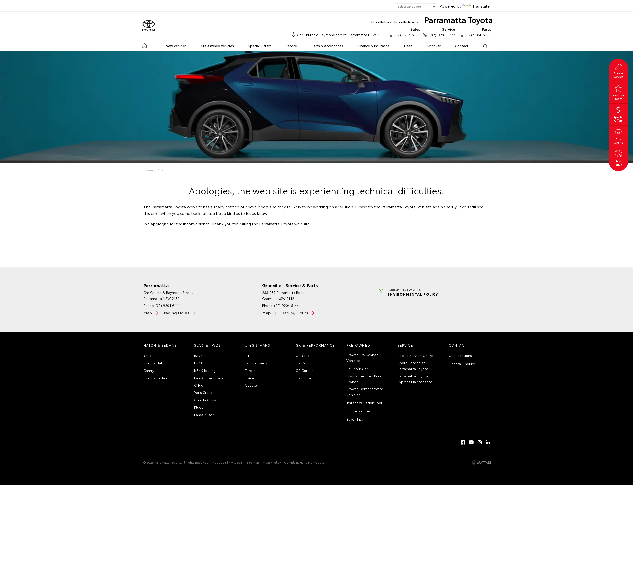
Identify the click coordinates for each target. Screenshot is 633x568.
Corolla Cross (205, 399)
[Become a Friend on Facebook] (463, 442)
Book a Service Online (415, 355)
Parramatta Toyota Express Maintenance (414, 378)
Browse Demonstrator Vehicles (364, 391)
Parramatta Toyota (432, 19)
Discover (434, 45)
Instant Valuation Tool (364, 402)
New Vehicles (176, 45)
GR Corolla (305, 370)
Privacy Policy (271, 462)
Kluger (199, 407)
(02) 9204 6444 (407, 32)
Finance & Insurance (373, 45)
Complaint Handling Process (304, 462)
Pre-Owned (358, 345)
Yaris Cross (203, 392)
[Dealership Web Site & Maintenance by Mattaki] (481, 462)
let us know (256, 213)
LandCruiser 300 (207, 414)
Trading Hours (175, 312)
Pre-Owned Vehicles (217, 45)
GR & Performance (315, 345)
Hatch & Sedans (160, 345)
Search (485, 45)
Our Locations (460, 355)
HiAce (249, 377)
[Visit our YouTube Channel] (471, 442)
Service (291, 45)
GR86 (300, 362)
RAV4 (198, 355)
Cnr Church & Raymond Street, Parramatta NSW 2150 (340, 34)
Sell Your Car (357, 368)
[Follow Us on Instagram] (479, 442)
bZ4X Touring (205, 370)
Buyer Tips (354, 419)
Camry (148, 370)
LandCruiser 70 (257, 362)
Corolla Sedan (155, 377)
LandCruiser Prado (209, 377)
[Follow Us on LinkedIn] (488, 442)
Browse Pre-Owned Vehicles (362, 357)
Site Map (253, 462)
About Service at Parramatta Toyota (412, 365)
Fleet (408, 45)
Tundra (250, 370)
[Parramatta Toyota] (149, 26)
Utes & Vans (257, 345)
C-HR (198, 385)
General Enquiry (462, 363)
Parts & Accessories (327, 45)
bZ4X (198, 362)
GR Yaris (302, 355)
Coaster (251, 385)
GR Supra (303, 377)
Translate (481, 6)
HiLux (249, 355)
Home (144, 44)
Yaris (147, 355)
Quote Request (359, 410)
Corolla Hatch (154, 362)
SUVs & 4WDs (207, 345)
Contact (461, 45)
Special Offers (259, 45)
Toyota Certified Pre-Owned (363, 378)
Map (147, 312)
